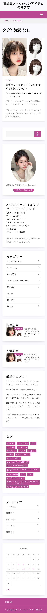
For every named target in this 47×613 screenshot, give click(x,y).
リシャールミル (12, 474)
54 (26, 93)
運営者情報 (8, 602)
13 (24, 569)
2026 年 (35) (11, 507)
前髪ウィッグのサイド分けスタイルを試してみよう (31, 334)
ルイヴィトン (11, 451)
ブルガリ (10, 455)
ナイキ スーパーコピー (15, 222)
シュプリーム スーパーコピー (17, 226)
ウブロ (23, 474)
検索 (37, 134)
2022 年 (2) (10, 532)
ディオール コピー (13, 216)
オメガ (30, 474)
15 (33, 569)
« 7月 (8, 590)
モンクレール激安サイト (15, 213)
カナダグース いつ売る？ (15, 478)
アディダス (11, 447)
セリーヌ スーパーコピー (16, 219)
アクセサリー (14, 261)
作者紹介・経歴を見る (23, 190)
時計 (11, 287)
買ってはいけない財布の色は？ (17, 487)
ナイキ (33, 443)
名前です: (10, 185)
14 (28, 569)
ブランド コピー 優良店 (15, 232)
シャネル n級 (11, 229)
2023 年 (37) (11, 526)
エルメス (22, 451)
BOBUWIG (32, 93)
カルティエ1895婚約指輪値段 (17, 466)
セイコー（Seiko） (13, 458)
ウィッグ (9, 80)
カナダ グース (22, 447)
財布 (11, 300)
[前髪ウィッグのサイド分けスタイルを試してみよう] (23, 57)
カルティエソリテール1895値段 (18, 462)
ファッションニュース (18, 281)
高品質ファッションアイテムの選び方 (23, 5)
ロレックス (11, 443)
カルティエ (32, 451)
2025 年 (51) (11, 513)
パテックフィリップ (23, 455)
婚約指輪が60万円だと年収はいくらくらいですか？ (22, 470)
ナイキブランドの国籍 (15, 390)
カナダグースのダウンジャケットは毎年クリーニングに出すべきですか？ (23, 482)
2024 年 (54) (11, 519)
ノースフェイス (23, 443)
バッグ (11, 274)
